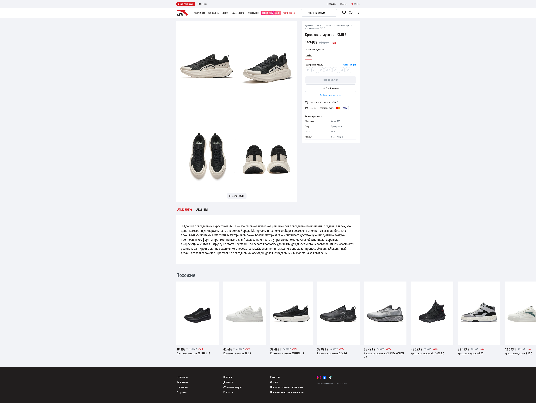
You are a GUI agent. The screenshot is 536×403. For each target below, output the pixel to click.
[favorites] (344, 12)
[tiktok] (330, 378)
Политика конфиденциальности (287, 392)
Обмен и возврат (232, 387)
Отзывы (201, 209)
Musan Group (342, 383)
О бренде (202, 4)
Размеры (275, 377)
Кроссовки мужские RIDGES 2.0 (427, 353)
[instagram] (319, 378)
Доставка (228, 382)
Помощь (343, 4)
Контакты (228, 392)
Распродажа (289, 12)
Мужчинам (199, 12)
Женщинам (213, 12)
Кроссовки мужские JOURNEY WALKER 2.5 (384, 355)
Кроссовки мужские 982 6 (237, 353)
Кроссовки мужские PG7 (471, 353)
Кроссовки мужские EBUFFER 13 (193, 353)
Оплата (274, 382)
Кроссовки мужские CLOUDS (332, 353)
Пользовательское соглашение (286, 387)
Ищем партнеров (185, 4)
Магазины (331, 4)
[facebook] (325, 378)
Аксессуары (253, 12)
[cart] (357, 12)
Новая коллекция (270, 12)
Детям (225, 12)
